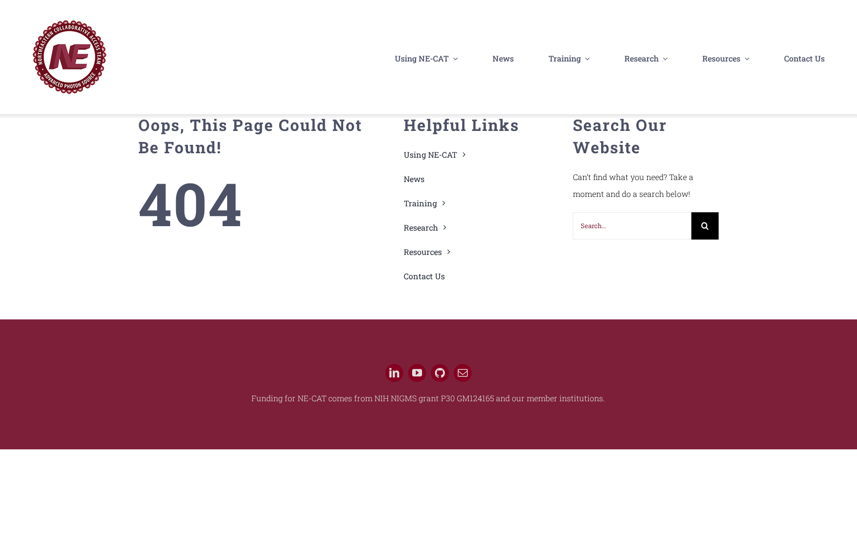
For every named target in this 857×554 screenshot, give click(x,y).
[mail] (463, 373)
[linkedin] (394, 373)
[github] (440, 373)
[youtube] (417, 373)
